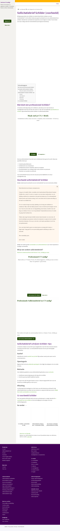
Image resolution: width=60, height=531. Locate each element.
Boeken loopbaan (6, 460)
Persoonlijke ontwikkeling (8, 503)
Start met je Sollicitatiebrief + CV (26, 338)
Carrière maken (5, 505)
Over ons (4, 469)
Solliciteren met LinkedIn (36, 491)
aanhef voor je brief (32, 356)
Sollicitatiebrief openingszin (8, 488)
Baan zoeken (34, 451)
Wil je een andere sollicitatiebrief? (26, 90)
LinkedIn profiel (34, 492)
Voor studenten (5, 519)
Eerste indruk (34, 482)
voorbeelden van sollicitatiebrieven (38, 244)
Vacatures (4, 454)
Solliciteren (34, 447)
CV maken (33, 154)
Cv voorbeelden (34, 460)
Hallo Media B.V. (21, 526)
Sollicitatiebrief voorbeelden (8, 478)
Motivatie (22, 97)
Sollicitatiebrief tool (6, 451)
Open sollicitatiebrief (6, 486)
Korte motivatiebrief (6, 482)
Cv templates (34, 462)
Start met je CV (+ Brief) (34, 295)
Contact (4, 467)
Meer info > (45, 295)
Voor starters (5, 521)
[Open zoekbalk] (52, 3)
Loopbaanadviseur (35, 453)
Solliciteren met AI (35, 449)
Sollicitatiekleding (35, 486)
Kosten (4, 453)
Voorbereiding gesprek (36, 480)
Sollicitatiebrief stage (7, 493)
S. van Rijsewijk (22, 9)
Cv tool (3, 449)
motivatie (51, 372)
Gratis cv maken (34, 464)
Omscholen (4, 510)
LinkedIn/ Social (35, 489)
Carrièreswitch (5, 512)
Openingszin (22, 95)
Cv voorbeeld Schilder (22, 101)
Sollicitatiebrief (6, 476)
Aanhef (21, 94)
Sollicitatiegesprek (35, 476)
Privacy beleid (10, 526)
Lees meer (29, 436)
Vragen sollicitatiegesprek (37, 478)
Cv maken (33, 458)
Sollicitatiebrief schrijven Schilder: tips (26, 92)
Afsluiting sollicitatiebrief (7, 489)
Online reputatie (34, 496)
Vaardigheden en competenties (38, 454)
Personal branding (35, 494)
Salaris (3, 514)
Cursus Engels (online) (7, 456)
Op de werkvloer (5, 507)
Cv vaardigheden (34, 468)
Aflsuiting (22, 99)
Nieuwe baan (5, 509)
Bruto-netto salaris (6, 458)
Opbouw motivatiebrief (7, 484)
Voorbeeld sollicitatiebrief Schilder (25, 89)
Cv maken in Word (35, 470)
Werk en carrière (6, 501)
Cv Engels (33, 471)
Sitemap (15, 526)
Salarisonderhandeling (36, 484)
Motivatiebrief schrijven (7, 480)
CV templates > (41, 154)
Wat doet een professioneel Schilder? (26, 87)
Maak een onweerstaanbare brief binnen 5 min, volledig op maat (33, 252)
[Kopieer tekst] (57, 186)
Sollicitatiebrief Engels (7, 491)
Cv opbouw (33, 466)
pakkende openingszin (33, 364)
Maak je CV (7, 21)
